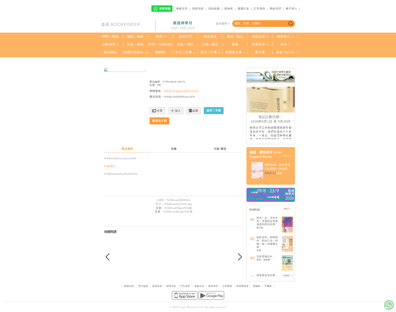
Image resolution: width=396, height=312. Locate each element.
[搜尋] (290, 23)
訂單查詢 (259, 8)
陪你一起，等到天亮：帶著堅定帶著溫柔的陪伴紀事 (267, 221)
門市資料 (185, 286)
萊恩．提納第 (263, 260)
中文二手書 (184, 52)
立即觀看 (227, 286)
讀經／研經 (135, 36)
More (287, 156)
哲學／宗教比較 (160, 44)
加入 (177, 110)
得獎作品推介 (134, 52)
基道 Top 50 (285, 52)
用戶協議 (143, 286)
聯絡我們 (275, 8)
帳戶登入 (291, 8)
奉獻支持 (182, 8)
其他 (283, 44)
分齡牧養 (109, 44)
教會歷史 (210, 36)
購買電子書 (159, 120)
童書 (235, 44)
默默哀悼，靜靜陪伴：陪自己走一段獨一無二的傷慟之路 (267, 242)
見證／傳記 (185, 44)
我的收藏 (214, 8)
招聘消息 (198, 8)
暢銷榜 (160, 52)
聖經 (159, 36)
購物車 (228, 8)
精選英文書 (234, 52)
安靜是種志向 (265, 256)
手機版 (268, 286)
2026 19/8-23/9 (182, 25)
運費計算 (243, 8)
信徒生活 (258, 36)
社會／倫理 (135, 44)
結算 (195, 110)
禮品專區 (110, 52)
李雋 (259, 250)
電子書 (260, 52)
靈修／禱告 (235, 36)
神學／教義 (110, 36)
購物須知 (129, 286)
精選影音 (258, 44)
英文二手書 (209, 52)
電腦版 (256, 286)
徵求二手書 (213, 110)
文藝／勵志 (210, 44)
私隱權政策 (242, 286)
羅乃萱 (260, 228)
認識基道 (157, 286)
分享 (159, 110)
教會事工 (283, 36)
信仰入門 (185, 36)
